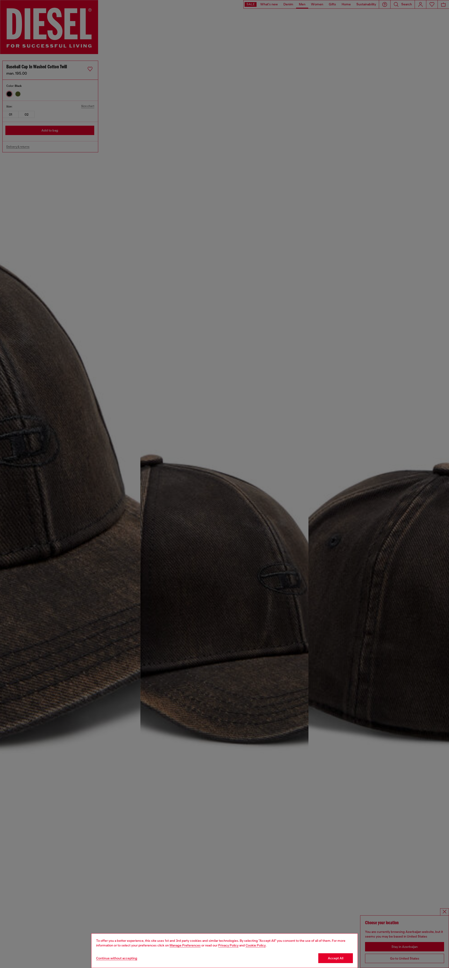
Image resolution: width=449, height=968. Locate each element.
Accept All (335, 958)
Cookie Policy (256, 945)
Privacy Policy (228, 945)
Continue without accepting (116, 958)
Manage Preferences (185, 945)
